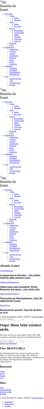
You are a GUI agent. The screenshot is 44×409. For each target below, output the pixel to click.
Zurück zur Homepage (8, 343)
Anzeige (3, 271)
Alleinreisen (13, 225)
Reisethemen (9, 223)
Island (16, 211)
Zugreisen (13, 240)
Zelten (11, 238)
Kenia (16, 194)
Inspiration (9, 242)
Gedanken (13, 246)
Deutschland (18, 207)
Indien (16, 200)
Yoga (11, 236)
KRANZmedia (37, 317)
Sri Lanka (17, 202)
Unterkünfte (13, 232)
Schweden (18, 215)
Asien (11, 198)
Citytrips (12, 227)
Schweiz (17, 217)
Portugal (17, 213)
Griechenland (19, 209)
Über (6, 253)
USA (11, 221)
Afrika (11, 192)
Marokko (17, 196)
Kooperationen (14, 259)
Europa (12, 204)
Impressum (9, 402)
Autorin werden (15, 255)
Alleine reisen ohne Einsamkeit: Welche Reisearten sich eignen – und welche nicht (20, 288)
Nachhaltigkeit (14, 248)
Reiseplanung (14, 250)
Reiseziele (8, 190)
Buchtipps (13, 244)
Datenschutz (9, 404)
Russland (12, 219)
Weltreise (12, 234)
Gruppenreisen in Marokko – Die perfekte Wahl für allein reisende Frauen (20, 276)
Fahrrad (12, 230)
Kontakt (12, 261)
